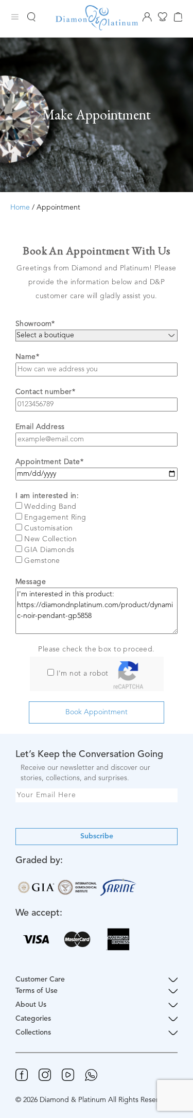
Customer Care (40, 979)
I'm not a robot (83, 673)
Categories (33, 1018)
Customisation (48, 528)
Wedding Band (50, 506)
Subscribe (96, 836)
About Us (30, 1004)
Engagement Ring (55, 517)
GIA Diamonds (49, 550)
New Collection (50, 539)
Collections (33, 1032)
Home (20, 207)
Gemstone (42, 560)
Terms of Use (36, 990)
